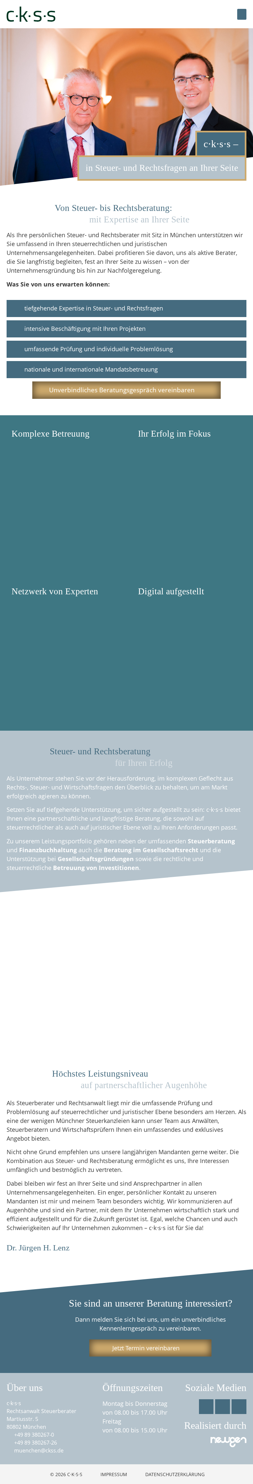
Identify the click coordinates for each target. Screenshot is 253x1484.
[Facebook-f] (206, 1406)
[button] (241, 14)
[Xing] (239, 1406)
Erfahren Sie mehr (44, 509)
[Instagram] (222, 1406)
